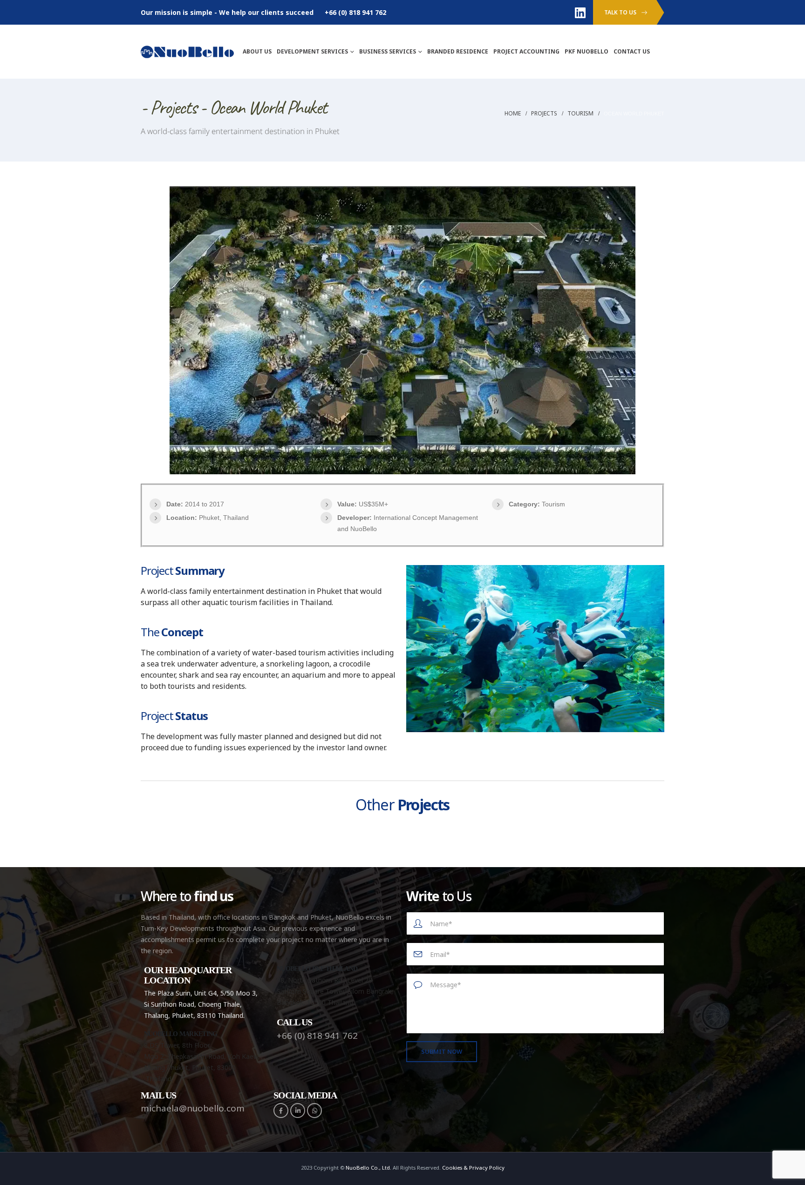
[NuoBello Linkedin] (297, 1110)
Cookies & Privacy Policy (473, 1167)
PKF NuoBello (586, 51)
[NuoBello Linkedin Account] (580, 13)
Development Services (312, 51)
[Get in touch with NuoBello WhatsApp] (314, 1110)
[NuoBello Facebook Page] (280, 1110)
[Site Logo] (187, 51)
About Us (257, 51)
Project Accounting (526, 51)
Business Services (387, 51)
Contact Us (632, 51)
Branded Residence (457, 51)
